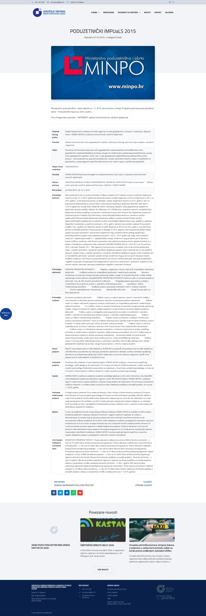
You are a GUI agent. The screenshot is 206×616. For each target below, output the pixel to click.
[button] (173, 2)
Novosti (147, 12)
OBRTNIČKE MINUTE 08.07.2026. (97, 545)
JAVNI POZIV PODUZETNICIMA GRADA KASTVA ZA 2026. (50, 546)
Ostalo (119, 37)
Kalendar (169, 12)
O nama (94, 12)
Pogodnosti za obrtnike (128, 12)
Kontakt (158, 12)
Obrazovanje (108, 12)
